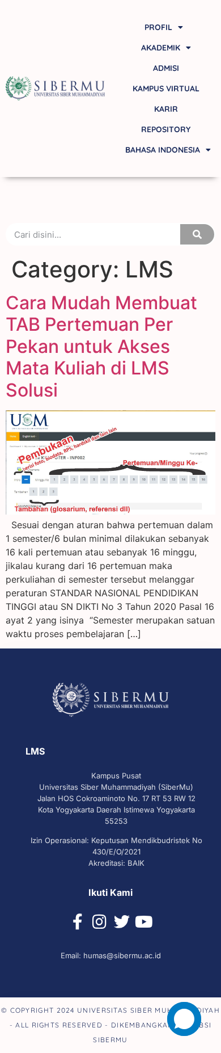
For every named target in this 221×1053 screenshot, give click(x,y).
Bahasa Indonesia (162, 150)
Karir (166, 109)
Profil (158, 27)
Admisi (166, 68)
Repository (165, 129)
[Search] (197, 234)
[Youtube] (144, 922)
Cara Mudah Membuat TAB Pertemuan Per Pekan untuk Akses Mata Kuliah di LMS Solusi (101, 346)
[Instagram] (100, 922)
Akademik (160, 48)
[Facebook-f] (78, 922)
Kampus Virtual (166, 88)
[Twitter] (122, 922)
